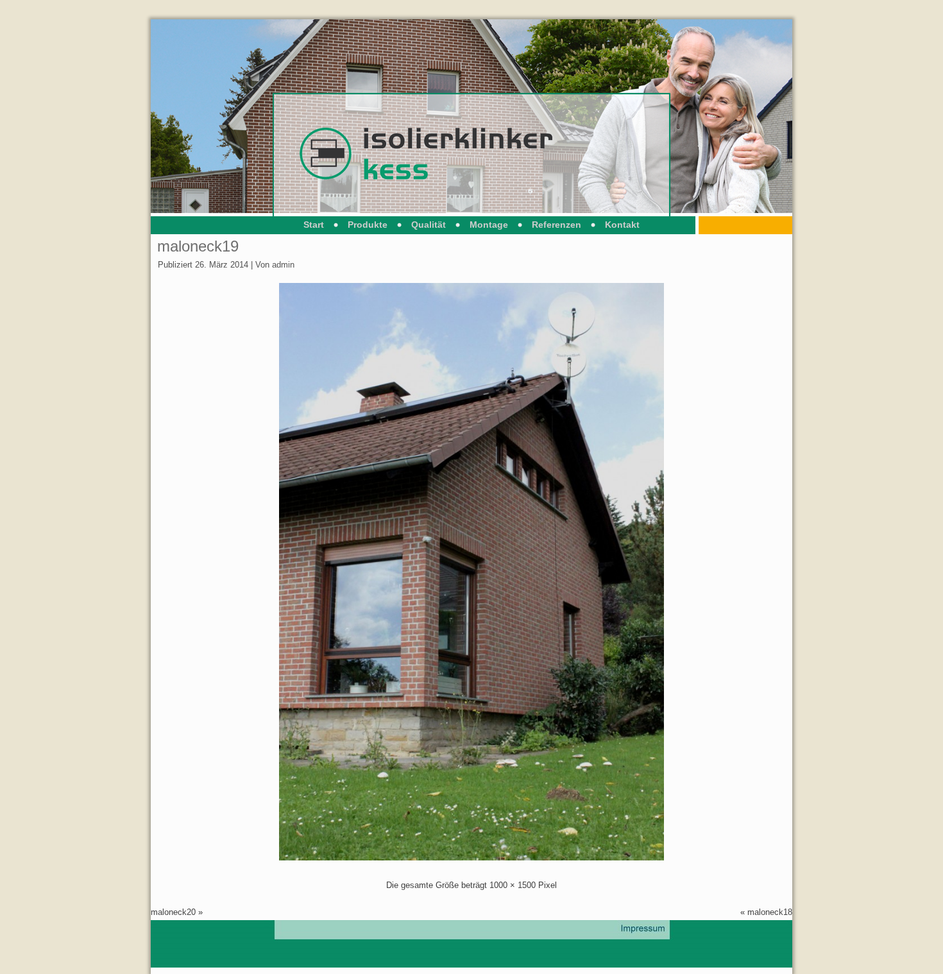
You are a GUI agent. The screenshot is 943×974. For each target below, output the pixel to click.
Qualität (428, 224)
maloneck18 (769, 912)
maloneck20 (173, 912)
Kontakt (622, 224)
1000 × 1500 (512, 885)
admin (283, 264)
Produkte (367, 224)
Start (313, 224)
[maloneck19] (471, 857)
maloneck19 (198, 246)
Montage (489, 224)
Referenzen (556, 224)
